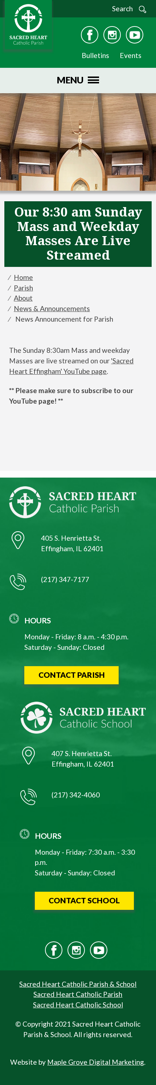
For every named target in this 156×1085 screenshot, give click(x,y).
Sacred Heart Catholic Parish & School (77, 984)
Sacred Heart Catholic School (78, 1005)
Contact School (84, 900)
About (23, 298)
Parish (23, 288)
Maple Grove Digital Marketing (95, 1062)
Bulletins (95, 55)
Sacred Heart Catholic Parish (77, 994)
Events (130, 55)
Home (23, 277)
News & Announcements (52, 308)
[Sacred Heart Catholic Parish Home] (27, 24)
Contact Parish (71, 674)
